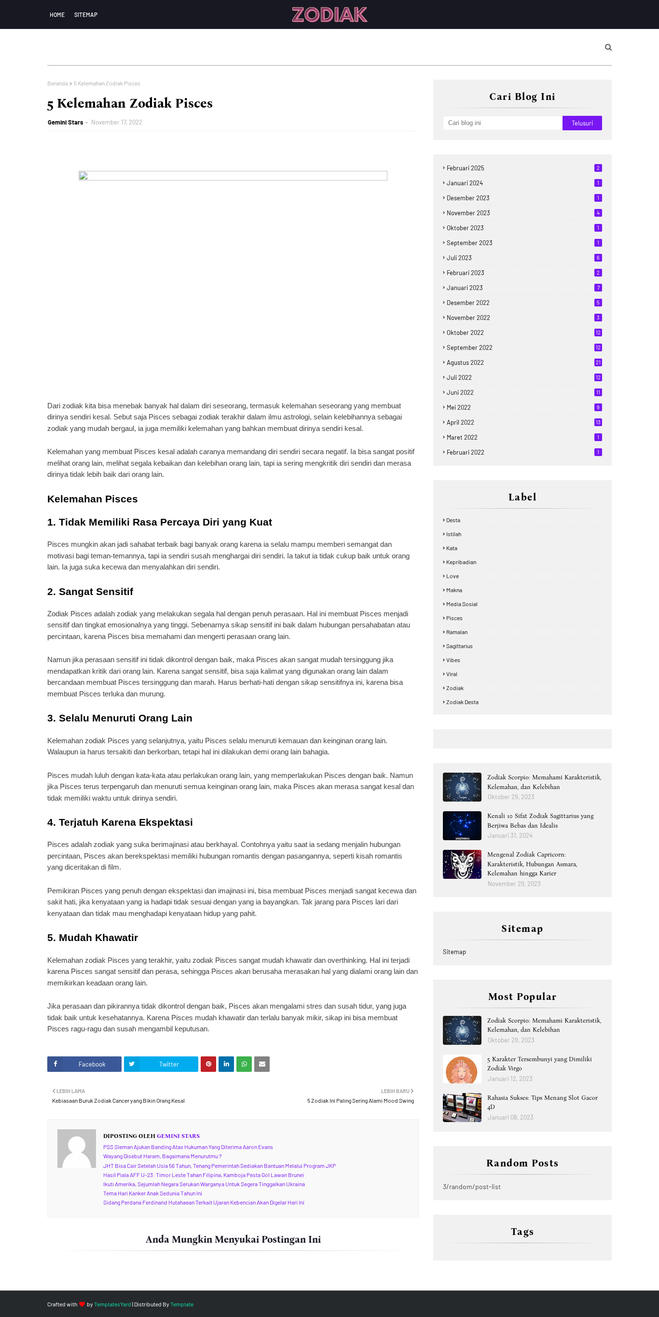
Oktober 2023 (523, 228)
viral (451, 673)
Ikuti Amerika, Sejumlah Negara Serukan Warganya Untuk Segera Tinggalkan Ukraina (204, 1183)
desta (453, 519)
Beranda (57, 83)
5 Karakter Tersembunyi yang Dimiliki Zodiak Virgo (539, 1063)
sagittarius (459, 645)
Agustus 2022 (524, 362)
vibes (453, 659)
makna (454, 589)
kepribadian (461, 561)
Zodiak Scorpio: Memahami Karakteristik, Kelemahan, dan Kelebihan (544, 782)
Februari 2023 (523, 273)
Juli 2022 (524, 377)
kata (451, 547)
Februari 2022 (523, 452)
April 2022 (524, 422)
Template (181, 1304)
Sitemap (85, 14)
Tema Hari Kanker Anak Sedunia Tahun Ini (152, 1193)
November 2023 (523, 213)
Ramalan (456, 631)
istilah (453, 533)
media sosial (462, 603)
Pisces (454, 617)
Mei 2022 (523, 407)
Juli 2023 (523, 258)
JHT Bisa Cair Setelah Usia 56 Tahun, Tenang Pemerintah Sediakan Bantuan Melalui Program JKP (219, 1165)
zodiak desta (462, 701)
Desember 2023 (523, 198)
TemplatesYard (112, 1304)
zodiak (455, 687)
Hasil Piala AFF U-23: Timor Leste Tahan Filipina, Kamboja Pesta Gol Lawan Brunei (203, 1174)
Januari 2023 (523, 287)
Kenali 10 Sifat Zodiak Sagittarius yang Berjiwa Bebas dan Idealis (540, 820)
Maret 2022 (523, 437)
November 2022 (523, 317)
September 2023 (523, 243)
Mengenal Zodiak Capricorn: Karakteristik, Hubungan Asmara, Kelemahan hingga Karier (532, 864)
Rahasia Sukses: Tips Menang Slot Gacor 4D (542, 1102)
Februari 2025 (523, 168)
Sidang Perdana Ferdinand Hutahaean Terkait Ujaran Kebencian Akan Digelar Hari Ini (203, 1202)
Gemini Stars (65, 122)
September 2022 (524, 347)
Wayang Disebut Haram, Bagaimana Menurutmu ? (162, 1155)
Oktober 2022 (524, 332)
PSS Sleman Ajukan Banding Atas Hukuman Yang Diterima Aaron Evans (188, 1146)
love (452, 575)
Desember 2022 (523, 302)
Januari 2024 (523, 183)
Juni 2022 (523, 392)
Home (57, 14)
